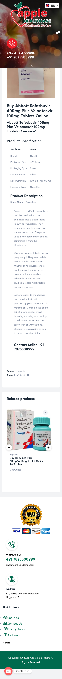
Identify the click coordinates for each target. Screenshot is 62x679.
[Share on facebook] (14, 375)
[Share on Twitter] (17, 375)
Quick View (45, 412)
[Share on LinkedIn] (21, 375)
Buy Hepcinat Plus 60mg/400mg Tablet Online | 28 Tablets (27, 461)
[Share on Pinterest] (24, 375)
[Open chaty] (8, 671)
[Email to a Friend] (28, 375)
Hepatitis (21, 371)
